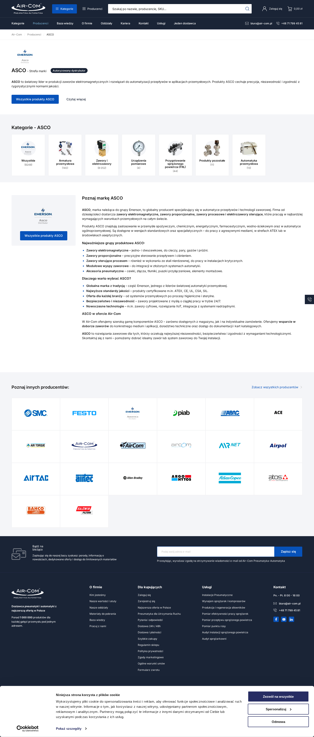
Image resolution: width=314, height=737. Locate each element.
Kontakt (143, 23)
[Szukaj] (247, 8)
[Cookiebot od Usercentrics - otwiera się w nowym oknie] (27, 728)
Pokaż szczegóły (68, 728)
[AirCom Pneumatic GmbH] (133, 445)
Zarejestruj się (146, 601)
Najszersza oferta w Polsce (154, 607)
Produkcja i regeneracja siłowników (223, 607)
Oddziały (106, 23)
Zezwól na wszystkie (278, 696)
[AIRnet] (230, 445)
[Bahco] (36, 510)
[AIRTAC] (36, 478)
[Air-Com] (84, 445)
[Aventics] (133, 413)
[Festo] (84, 413)
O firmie (87, 23)
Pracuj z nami (98, 626)
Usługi (161, 23)
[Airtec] (84, 478)
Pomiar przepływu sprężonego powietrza (227, 620)
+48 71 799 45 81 (291, 23)
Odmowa (278, 721)
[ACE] (278, 413)
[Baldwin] (84, 510)
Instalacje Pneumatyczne (217, 595)
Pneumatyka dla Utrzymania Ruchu (159, 613)
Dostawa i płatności (149, 632)
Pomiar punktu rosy (214, 626)
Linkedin (291, 619)
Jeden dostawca (185, 23)
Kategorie (66, 8)
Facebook (276, 619)
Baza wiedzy (65, 23)
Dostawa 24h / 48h (149, 626)
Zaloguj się (144, 595)
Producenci (94, 8)
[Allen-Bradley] (133, 478)
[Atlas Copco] (230, 478)
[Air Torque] (36, 445)
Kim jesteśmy (98, 595)
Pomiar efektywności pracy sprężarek (225, 613)
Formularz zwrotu (149, 669)
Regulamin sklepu (148, 645)
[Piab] (181, 413)
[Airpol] (278, 445)
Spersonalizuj (276, 709)
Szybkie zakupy (147, 638)
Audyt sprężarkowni (214, 638)
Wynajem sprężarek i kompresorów (223, 601)
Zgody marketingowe (151, 657)
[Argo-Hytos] (181, 478)
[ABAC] (230, 413)
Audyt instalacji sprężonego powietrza (225, 632)
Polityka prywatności (150, 651)
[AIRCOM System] (181, 445)
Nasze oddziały (99, 607)
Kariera (125, 23)
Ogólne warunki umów (151, 663)
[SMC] (36, 413)
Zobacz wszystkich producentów (275, 387)
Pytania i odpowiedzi (150, 620)
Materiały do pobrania (103, 613)
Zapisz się (288, 551)
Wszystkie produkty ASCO (35, 99)
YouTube (284, 619)
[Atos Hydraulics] (278, 478)
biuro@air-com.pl (261, 23)
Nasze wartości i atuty (103, 601)
